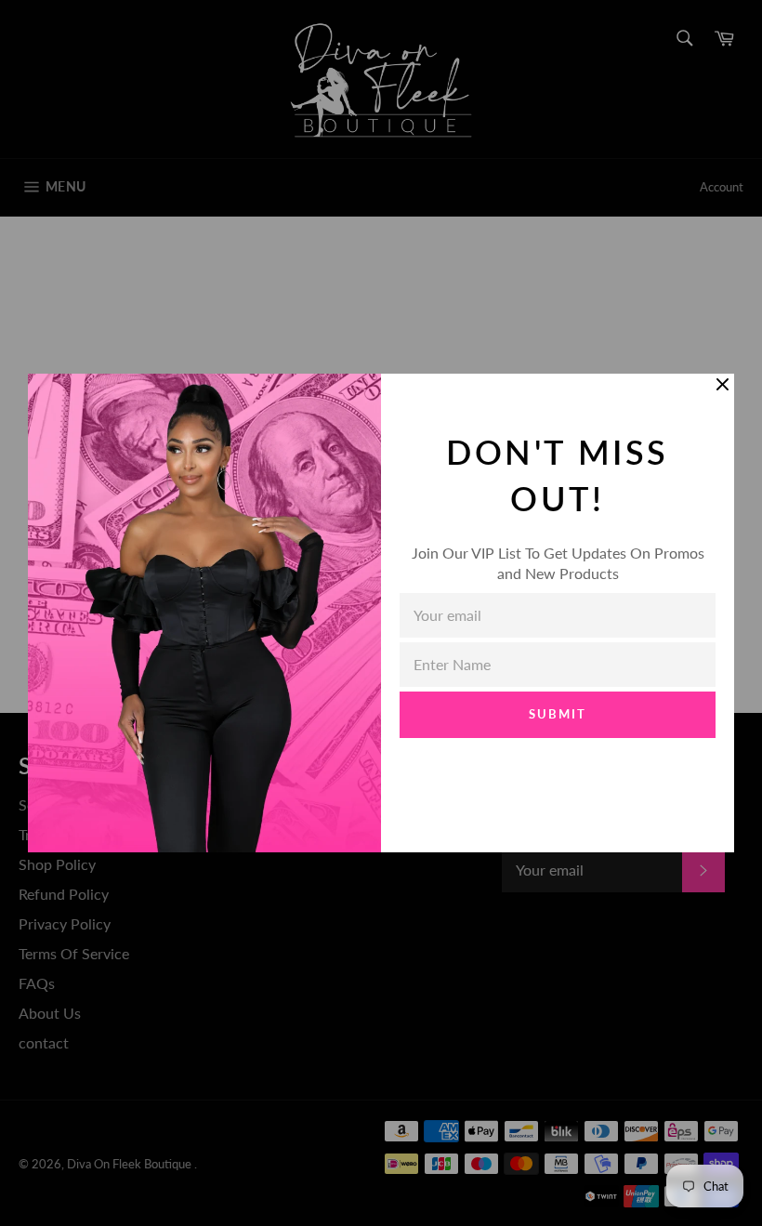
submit (557, 713)
